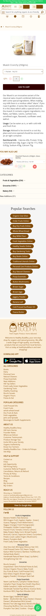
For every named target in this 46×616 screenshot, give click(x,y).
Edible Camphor (10, 586)
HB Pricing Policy (10, 466)
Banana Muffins (33, 603)
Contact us (8, 459)
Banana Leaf (18, 302)
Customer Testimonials (13, 437)
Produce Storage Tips (12, 439)
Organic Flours (9, 395)
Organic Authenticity (12, 444)
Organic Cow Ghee (20, 216)
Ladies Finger (20, 537)
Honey (6, 569)
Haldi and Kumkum (26, 586)
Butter (30, 599)
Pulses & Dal (9, 398)
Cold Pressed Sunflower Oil (24, 307)
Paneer (6, 601)
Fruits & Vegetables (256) (13, 180)
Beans (6, 539)
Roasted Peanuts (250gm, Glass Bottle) (28, 157)
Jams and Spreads (11, 417)
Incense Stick (35, 589)
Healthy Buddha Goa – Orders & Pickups (20, 449)
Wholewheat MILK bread (21, 601)
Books (6, 369)
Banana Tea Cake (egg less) (14, 603)
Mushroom (31, 537)
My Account (8, 483)
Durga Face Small (24, 584)
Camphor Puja (9, 584)
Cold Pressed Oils (11, 406)
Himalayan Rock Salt (26, 576)
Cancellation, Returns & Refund (16, 471)
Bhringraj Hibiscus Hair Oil (27, 547)
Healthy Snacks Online (22, 246)
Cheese (38, 599)
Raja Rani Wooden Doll (25, 591)
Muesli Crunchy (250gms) (13, 27)
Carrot (14, 534)
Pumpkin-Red (15, 539)
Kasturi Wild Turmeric (12, 551)
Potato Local (9, 537)
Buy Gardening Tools (21, 251)
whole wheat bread (21, 231)
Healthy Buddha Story (12, 428)
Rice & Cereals (9, 393)
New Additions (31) (7, 196)
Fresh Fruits (8, 408)
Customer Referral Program (15, 469)
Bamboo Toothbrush (31, 551)
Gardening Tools (10, 388)
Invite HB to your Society (14, 442)
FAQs (6, 462)
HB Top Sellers (9, 383)
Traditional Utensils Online (23, 261)
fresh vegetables (10, 415)
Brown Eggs (17, 292)
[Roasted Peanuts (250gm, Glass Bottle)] (6, 161)
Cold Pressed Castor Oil (13, 549)
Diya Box (35, 584)
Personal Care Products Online (25, 266)
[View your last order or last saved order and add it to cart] (16, 6)
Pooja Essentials (19, 276)
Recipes (7, 478)
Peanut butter (18, 312)
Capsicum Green (24, 534)
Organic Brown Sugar (22, 574)
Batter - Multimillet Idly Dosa (15, 599)
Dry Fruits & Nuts (11, 413)
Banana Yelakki (10, 518)
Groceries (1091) (9, 185)
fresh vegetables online (22, 241)
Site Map (7, 451)
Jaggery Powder (19, 297)
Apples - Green (32, 520)
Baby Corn (19, 532)
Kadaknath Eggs (21, 596)
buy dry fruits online (21, 226)
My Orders (8, 485)
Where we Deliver (11, 435)
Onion (25, 529)
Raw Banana (22, 518)
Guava (6, 522)
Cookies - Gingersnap (28, 608)
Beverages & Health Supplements (17, 420)
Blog (5, 481)
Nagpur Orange (10, 525)
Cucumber (37, 534)
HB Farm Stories (10, 430)
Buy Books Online (20, 256)
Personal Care (9, 374)
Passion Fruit (9, 529)
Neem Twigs (29, 549)
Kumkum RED (9, 591)
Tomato (18, 529)
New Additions (9, 381)
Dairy (6, 372)
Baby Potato (8, 532)
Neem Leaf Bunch (11, 581)
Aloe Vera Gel (9, 547)
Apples (22, 520)
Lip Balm (33, 556)
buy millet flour (19, 236)
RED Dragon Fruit (11, 520)
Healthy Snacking (10, 391)
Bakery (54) (7, 191)
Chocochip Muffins (11, 606)
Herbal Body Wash (11, 554)
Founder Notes (10, 432)
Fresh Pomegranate (25, 525)
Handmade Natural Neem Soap (16, 556)
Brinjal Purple (30, 532)
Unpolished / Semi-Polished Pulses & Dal (20, 566)
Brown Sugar (18, 286)
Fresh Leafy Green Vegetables (15, 386)
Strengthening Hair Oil (13, 559)
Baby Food (28, 569)
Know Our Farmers (11, 447)
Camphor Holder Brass (28, 581)
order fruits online (21, 221)
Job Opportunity (10, 464)
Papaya (13, 522)
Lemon (32, 529)
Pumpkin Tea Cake (11, 608)
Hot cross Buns (26, 606)
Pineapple (8, 527)
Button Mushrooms (21, 281)
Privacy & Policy (10, 473)
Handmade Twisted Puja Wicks (16, 589)
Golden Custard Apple (22, 527)
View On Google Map (23, 505)
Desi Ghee (8, 574)
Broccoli (7, 534)
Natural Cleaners (10, 376)
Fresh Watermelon (24, 522)
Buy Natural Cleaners (21, 271)
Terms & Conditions (12, 476)
